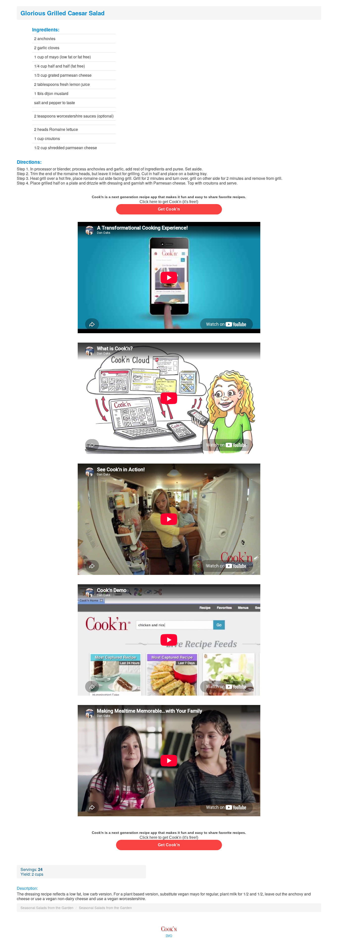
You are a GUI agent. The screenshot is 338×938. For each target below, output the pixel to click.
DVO (169, 935)
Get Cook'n (169, 209)
